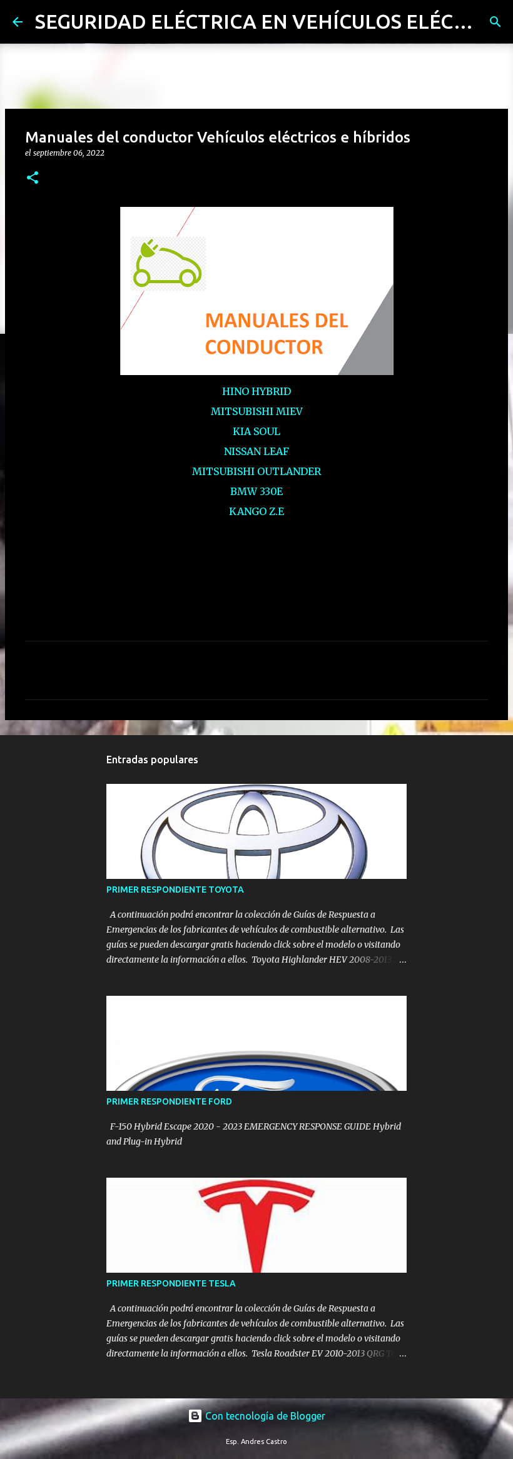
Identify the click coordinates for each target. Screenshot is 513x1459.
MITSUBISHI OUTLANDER (256, 471)
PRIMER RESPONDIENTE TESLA (171, 1283)
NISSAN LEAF (256, 451)
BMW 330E (256, 491)
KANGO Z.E (256, 511)
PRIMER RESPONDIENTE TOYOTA (175, 890)
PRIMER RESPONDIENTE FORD (169, 1101)
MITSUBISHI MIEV (257, 411)
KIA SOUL (256, 431)
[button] (32, 178)
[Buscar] (495, 22)
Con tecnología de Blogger (264, 1415)
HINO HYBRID (256, 391)
